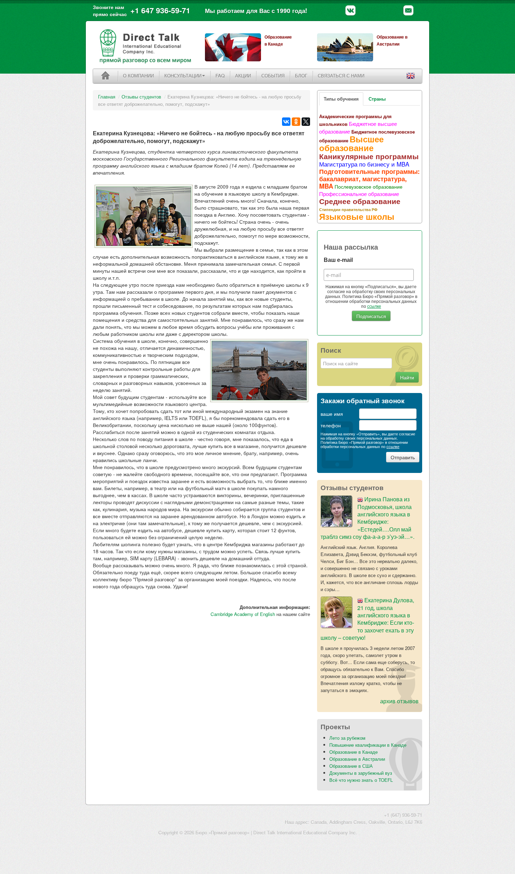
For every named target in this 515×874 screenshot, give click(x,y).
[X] (306, 121)
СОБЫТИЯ (272, 75)
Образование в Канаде (353, 751)
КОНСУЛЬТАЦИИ (182, 75)
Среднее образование (359, 201)
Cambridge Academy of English (243, 614)
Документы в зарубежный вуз (360, 773)
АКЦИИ (243, 75)
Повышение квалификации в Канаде (367, 744)
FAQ (220, 75)
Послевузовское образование (369, 186)
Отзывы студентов (141, 96)
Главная (106, 96)
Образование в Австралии (357, 759)
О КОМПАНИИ (138, 75)
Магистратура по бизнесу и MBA (364, 164)
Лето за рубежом (347, 737)
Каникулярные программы (369, 156)
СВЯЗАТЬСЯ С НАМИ (341, 75)
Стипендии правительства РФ (348, 209)
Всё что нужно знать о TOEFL (361, 780)
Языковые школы (356, 216)
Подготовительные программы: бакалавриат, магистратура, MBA (369, 179)
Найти (407, 377)
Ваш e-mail (338, 260)
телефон (331, 425)
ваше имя (332, 413)
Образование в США (351, 766)
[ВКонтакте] (286, 121)
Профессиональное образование (359, 193)
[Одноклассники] (296, 121)
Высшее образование (351, 143)
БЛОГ (301, 75)
